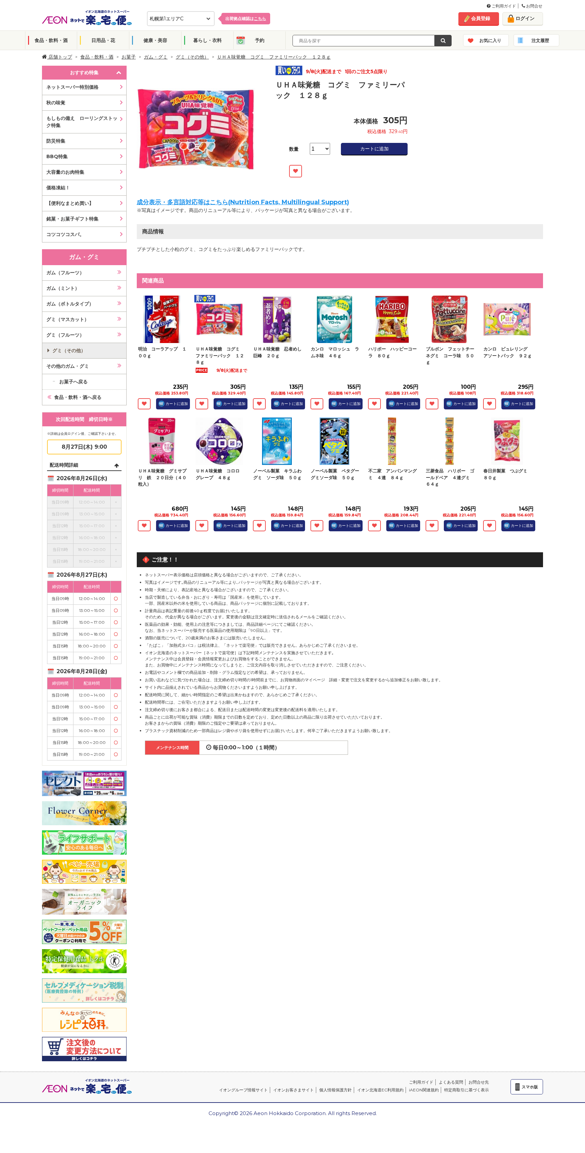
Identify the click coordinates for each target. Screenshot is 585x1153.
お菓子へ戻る (73, 382)
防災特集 (55, 141)
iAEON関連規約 (424, 1089)
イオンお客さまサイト (293, 1089)
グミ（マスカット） (67, 319)
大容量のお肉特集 (65, 172)
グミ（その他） (192, 57)
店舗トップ (59, 57)
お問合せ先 (479, 1082)
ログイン (525, 18)
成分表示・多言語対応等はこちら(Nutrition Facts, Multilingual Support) (243, 202)
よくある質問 (451, 1082)
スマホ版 (530, 1086)
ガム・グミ (156, 57)
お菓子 (129, 57)
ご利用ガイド (503, 5)
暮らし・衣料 (207, 40)
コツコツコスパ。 (65, 234)
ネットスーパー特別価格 (72, 87)
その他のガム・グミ (67, 366)
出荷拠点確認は (245, 18)
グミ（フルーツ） (65, 335)
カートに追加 (374, 149)
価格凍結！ (58, 188)
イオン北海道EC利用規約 (380, 1089)
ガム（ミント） (63, 288)
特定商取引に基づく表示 (466, 1089)
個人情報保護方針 (335, 1089)
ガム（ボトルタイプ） (70, 304)
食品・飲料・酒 (51, 40)
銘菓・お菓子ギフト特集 (72, 219)
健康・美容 (155, 40)
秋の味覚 (55, 103)
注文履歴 (540, 40)
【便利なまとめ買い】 (70, 203)
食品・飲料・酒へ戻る (78, 397)
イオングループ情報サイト (243, 1089)
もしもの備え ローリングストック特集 (81, 121)
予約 (259, 40)
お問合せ (533, 5)
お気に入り (490, 40)
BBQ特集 (57, 156)
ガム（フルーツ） (65, 273)
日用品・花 (103, 40)
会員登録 (480, 18)
